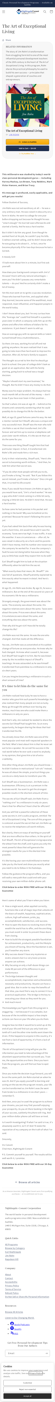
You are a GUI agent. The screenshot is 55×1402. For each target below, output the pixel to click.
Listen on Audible (29, 142)
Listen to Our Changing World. (19, 1317)
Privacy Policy (12, 1285)
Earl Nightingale (13, 1251)
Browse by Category (15, 1248)
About (8, 1274)
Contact (9, 1278)
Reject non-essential (27, 1389)
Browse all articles (29, 1182)
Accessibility (11, 1281)
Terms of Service (13, 1289)
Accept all (28, 1396)
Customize (27, 1383)
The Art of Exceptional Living (24, 130)
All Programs (11, 1244)
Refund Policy (12, 1293)
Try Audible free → (28, 153)
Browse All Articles (14, 1311)
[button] (3, 11)
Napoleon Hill (11, 1259)
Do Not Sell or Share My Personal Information (27, 1296)
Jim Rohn (14, 134)
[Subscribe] (46, 1353)
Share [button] (8, 40)
